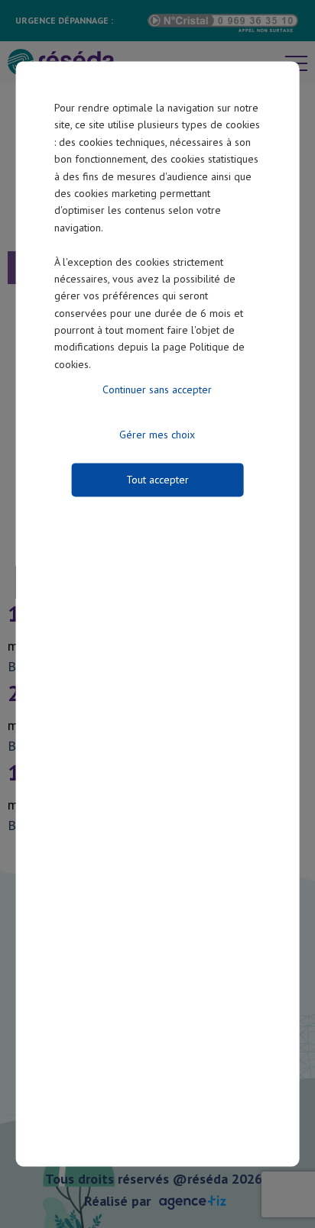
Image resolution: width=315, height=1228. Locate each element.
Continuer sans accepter (157, 390)
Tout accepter (157, 480)
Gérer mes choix (157, 435)
